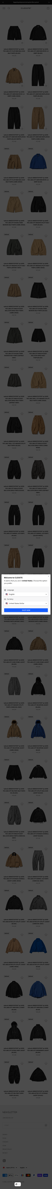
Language (10, 590)
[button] (18, 1184)
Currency (10, 599)
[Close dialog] (48, 576)
